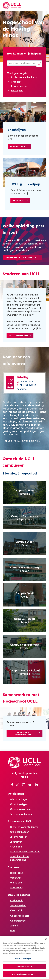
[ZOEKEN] (39, 65)
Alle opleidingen (19, 799)
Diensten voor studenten (24, 826)
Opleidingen (16, 793)
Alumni (14, 925)
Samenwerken (18, 905)
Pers (12, 930)
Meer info (19, 200)
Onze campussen (19, 831)
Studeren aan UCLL (20, 821)
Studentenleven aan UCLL (25, 851)
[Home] (12, 5)
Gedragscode (18, 920)
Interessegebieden (21, 814)
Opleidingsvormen (20, 809)
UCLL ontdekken (18, 335)
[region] (24, 957)
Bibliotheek (16, 872)
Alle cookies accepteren (22, 974)
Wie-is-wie (16, 882)
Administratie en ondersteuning (19, 858)
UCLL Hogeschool (19, 894)
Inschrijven (17, 90)
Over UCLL (16, 910)
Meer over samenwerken (23, 733)
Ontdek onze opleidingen (20, 257)
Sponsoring (16, 887)
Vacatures (16, 877)
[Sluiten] (46, 939)
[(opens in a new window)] (12, 785)
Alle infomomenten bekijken (22, 441)
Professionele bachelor (24, 77)
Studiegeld (16, 846)
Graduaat (16, 81)
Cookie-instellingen (22, 959)
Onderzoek (16, 900)
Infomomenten (19, 86)
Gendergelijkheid (19, 915)
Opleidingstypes (19, 804)
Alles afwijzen (22, 966)
